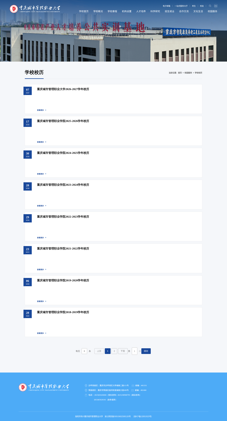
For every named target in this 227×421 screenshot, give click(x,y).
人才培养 (141, 11)
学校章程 (112, 11)
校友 (202, 6)
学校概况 (98, 11)
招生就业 (169, 11)
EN (216, 6)
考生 (194, 6)
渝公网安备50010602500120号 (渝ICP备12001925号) (127, 416)
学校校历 (198, 72)
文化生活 (198, 11)
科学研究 (155, 11)
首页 (180, 72)
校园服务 (212, 11)
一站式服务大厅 (181, 6)
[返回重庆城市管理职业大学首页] (35, 9)
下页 (123, 351)
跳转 (146, 351)
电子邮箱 (166, 6)
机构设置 (127, 11)
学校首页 (84, 11)
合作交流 (184, 11)
